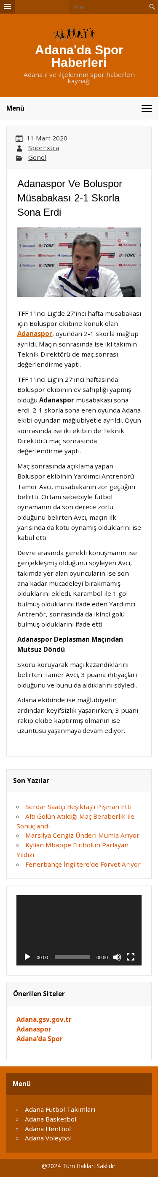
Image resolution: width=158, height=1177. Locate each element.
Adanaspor (34, 333)
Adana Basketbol (50, 1119)
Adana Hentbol (48, 1128)
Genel (37, 157)
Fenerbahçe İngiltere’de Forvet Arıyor (83, 864)
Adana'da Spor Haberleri (79, 55)
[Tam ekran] (130, 957)
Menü (15, 108)
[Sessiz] (117, 957)
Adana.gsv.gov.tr (44, 1019)
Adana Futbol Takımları (60, 1109)
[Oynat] (27, 957)
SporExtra (43, 147)
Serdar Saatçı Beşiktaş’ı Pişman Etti (78, 806)
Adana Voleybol (48, 1138)
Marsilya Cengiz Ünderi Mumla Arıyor (82, 835)
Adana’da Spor (39, 1038)
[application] (79, 930)
